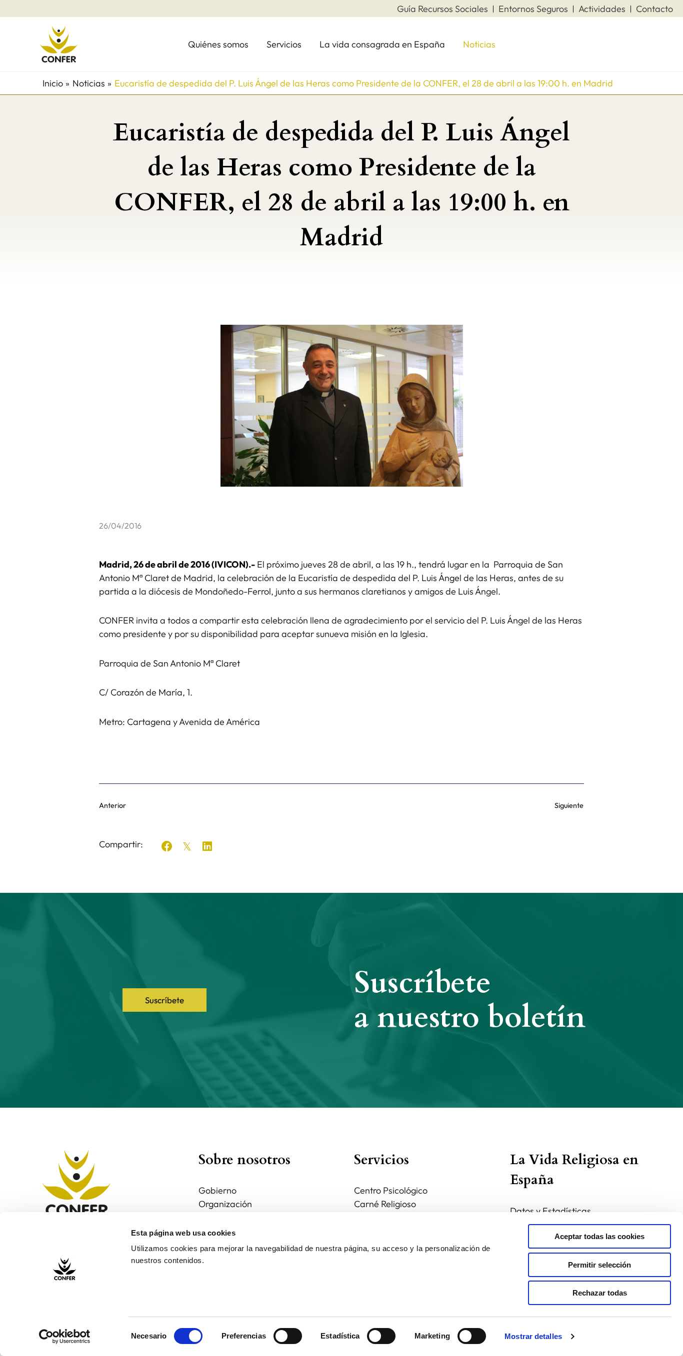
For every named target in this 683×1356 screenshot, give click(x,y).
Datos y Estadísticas (550, 1211)
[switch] (288, 1336)
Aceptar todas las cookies (599, 1236)
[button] (167, 846)
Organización (225, 1204)
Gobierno (217, 1190)
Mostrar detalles (533, 1336)
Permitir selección (599, 1265)
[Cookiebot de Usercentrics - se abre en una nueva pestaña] (64, 1336)
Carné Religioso (385, 1204)
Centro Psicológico (391, 1190)
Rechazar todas (599, 1293)
